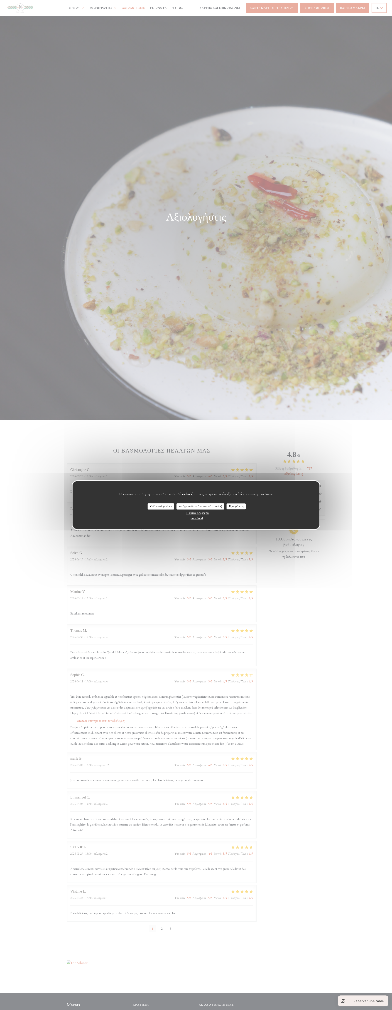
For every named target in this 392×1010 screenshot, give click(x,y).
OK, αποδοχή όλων (161, 506)
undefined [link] (197, 518)
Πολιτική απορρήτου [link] (197, 513)
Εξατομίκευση (236, 506)
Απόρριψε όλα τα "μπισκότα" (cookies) (200, 506)
